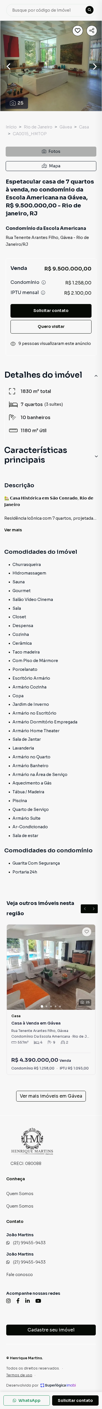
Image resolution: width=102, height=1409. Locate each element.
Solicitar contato (51, 310)
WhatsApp (29, 1400)
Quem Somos (19, 1193)
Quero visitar (51, 326)
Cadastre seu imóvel (51, 1330)
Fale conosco (19, 1274)
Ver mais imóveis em (51, 1096)
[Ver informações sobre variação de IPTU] (43, 293)
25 (21, 103)
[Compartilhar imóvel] (91, 30)
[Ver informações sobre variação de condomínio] (44, 282)
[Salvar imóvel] (77, 30)
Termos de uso (19, 1375)
